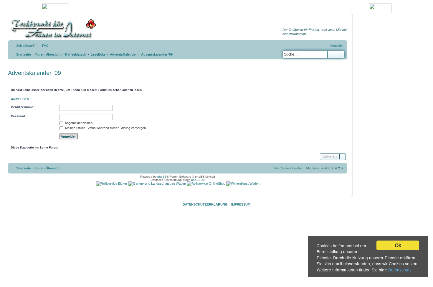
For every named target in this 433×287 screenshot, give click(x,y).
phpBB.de (198, 179)
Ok (398, 245)
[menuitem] (43, 45)
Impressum (240, 204)
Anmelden (20, 99)
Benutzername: (23, 107)
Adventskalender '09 (34, 73)
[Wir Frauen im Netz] (52, 29)
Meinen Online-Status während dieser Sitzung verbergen (105, 128)
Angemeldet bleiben (78, 123)
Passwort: (19, 116)
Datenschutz (399, 270)
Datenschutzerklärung (205, 204)
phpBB (162, 176)
